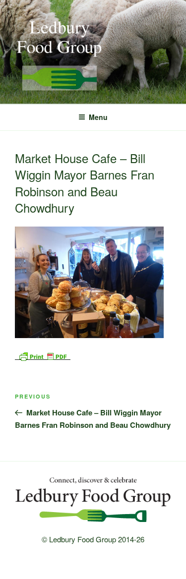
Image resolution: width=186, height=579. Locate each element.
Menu (98, 117)
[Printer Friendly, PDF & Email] (42, 355)
